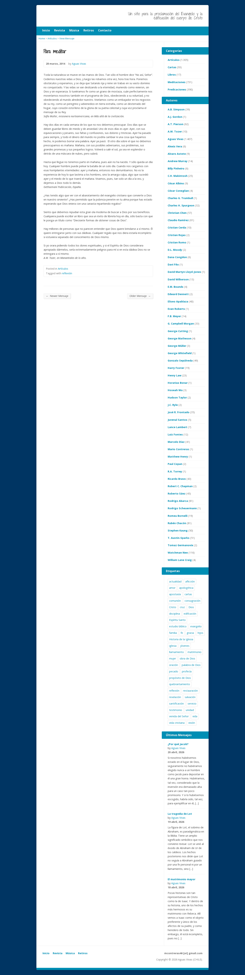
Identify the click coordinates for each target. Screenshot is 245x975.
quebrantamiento (179, 684)
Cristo (172, 607)
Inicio (46, 953)
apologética (186, 587)
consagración (192, 600)
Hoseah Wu (175, 390)
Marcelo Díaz (176, 442)
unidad (190, 710)
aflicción (190, 581)
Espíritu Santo (177, 620)
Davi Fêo (173, 264)
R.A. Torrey (175, 471)
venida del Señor (179, 716)
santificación (176, 703)
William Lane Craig (180, 560)
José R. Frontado (178, 412)
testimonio (175, 710)
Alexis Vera (175, 146)
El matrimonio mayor (181, 879)
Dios (191, 607)
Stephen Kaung (178, 530)
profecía (187, 671)
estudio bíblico (178, 626)
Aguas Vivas (175, 139)
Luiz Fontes (175, 434)
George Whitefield (180, 353)
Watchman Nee (178, 552)
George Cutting (178, 331)
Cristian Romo (177, 242)
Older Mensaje (140, 296)
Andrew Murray (177, 161)
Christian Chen (177, 212)
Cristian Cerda (177, 227)
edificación (190, 613)
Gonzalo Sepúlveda (180, 360)
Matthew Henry (178, 456)
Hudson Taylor (177, 397)
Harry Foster (176, 368)
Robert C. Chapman (180, 486)
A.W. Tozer (175, 131)
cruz (182, 607)
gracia (190, 633)
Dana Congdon (177, 257)
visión (191, 722)
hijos (200, 633)
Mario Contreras (178, 449)
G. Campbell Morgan (181, 323)
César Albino (176, 183)
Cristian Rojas (177, 235)
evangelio (196, 626)
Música (70, 953)
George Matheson (179, 338)
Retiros (83, 953)
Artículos (63, 268)
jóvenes (184, 645)
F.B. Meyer (174, 316)
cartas (188, 594)
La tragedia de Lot (180, 813)
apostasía (175, 594)
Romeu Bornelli (177, 515)
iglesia (172, 645)
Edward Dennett (178, 294)
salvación (190, 697)
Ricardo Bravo (177, 478)
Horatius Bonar (178, 382)
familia (173, 633)
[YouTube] (44, 960)
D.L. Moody (175, 249)
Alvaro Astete (177, 153)
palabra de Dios (191, 665)
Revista (57, 953)
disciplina (174, 613)
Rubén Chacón (177, 523)
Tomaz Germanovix (180, 545)
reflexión (67, 273)
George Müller (177, 345)
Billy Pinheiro (176, 168)
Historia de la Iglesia (181, 639)
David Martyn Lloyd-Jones (184, 272)
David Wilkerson (178, 279)
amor (172, 587)
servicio (192, 703)
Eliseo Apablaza (178, 301)
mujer (172, 658)
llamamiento (176, 652)
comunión (175, 600)
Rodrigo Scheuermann (182, 508)
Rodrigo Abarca (178, 501)
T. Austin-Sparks (178, 538)
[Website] (52, 960)
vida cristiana (177, 722)
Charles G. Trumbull (180, 198)
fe (182, 633)
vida (194, 716)
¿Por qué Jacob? (178, 744)
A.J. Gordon (175, 116)
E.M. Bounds (175, 286)
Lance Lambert (177, 427)
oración (173, 665)
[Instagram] (48, 960)
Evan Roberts (176, 309)
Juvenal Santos (177, 419)
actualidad (175, 581)
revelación (175, 697)
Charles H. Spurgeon (181, 205)
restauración (190, 690)
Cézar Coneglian (178, 190)
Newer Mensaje (57, 296)
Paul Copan (175, 464)
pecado (173, 671)
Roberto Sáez (176, 493)
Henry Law (174, 375)
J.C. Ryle (173, 405)
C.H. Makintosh (177, 176)
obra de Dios (187, 658)
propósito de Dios (180, 678)
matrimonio (194, 652)
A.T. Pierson (175, 124)
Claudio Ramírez (178, 220)
